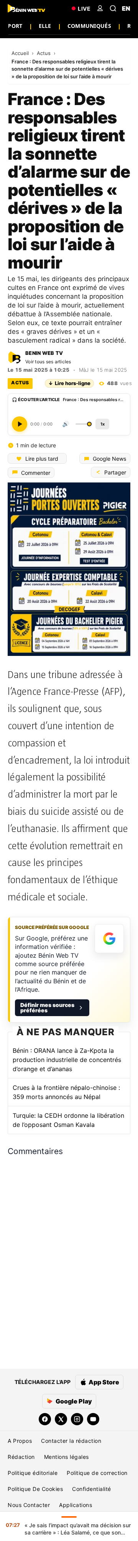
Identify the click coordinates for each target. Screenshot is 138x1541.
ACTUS (20, 382)
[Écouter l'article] (19, 423)
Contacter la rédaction (71, 1440)
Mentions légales (66, 1457)
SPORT (13, 25)
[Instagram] (77, 1419)
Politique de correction (97, 1473)
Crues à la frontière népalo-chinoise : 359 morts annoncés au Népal (66, 1092)
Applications (75, 1505)
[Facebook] (45, 1419)
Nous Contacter (29, 1505)
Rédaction (21, 1457)
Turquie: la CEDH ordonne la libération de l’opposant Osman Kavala (68, 1120)
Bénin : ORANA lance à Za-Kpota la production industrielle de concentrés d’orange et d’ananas (67, 1060)
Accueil (21, 53)
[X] (61, 1419)
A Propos (20, 1440)
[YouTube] (93, 1419)
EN (126, 8)
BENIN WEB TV (44, 353)
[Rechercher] (113, 8)
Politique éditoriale (33, 1473)
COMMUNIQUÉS (89, 25)
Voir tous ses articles (48, 361)
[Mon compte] (100, 8)
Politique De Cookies (35, 1489)
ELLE (45, 25)
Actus (44, 53)
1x (102, 423)
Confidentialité (91, 1489)
